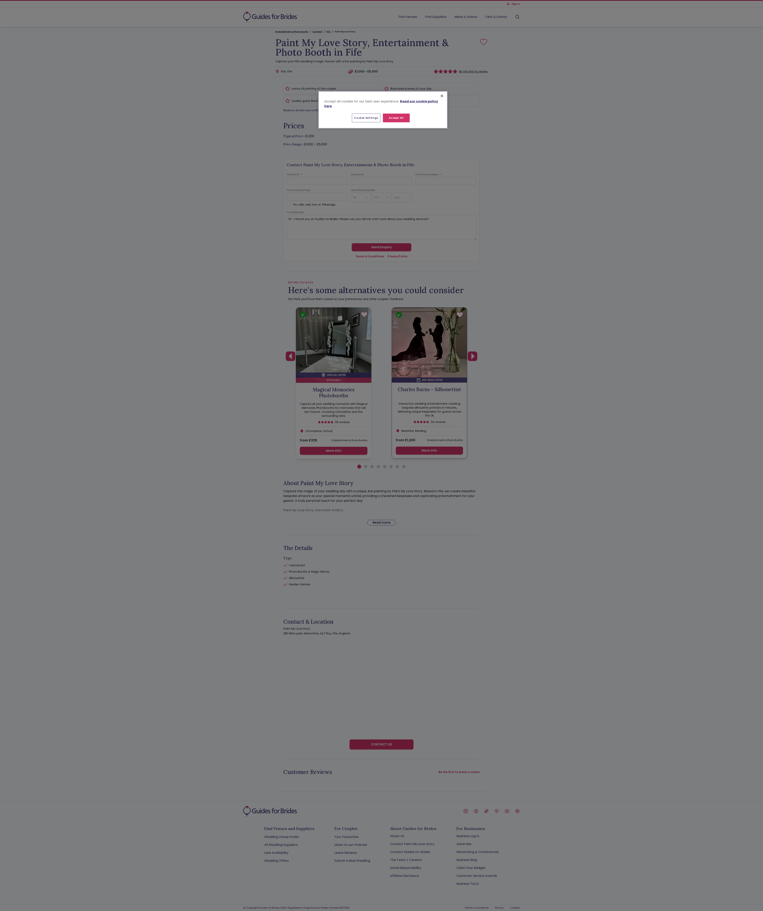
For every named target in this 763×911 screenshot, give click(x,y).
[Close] (442, 96)
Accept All (396, 118)
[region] (382, 109)
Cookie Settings (366, 118)
